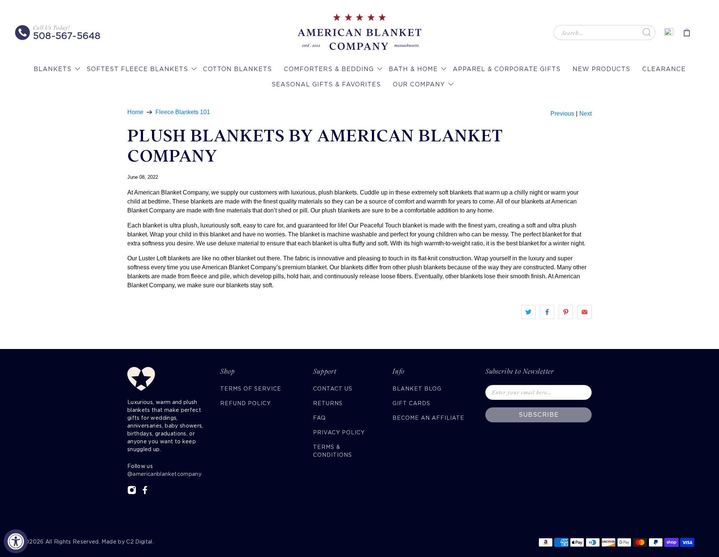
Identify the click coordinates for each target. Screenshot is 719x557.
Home (135, 112)
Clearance (664, 69)
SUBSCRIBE (539, 414)
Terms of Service (250, 389)
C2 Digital (139, 542)
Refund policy (245, 403)
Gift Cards (411, 403)
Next (585, 114)
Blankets (53, 69)
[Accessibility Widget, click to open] (16, 541)
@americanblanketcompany (164, 474)
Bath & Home (413, 69)
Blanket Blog (417, 389)
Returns (328, 403)
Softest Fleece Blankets (137, 69)
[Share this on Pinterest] (566, 312)
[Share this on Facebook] (547, 312)
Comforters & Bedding (329, 69)
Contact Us (332, 389)
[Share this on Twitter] (528, 312)
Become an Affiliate (428, 418)
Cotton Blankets (237, 69)
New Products (601, 69)
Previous (562, 114)
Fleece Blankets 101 (182, 112)
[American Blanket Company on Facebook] (144, 493)
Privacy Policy (339, 432)
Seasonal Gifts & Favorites (326, 84)
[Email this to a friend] (584, 312)
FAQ (319, 418)
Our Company (419, 84)
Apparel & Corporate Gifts (507, 69)
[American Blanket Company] (359, 32)
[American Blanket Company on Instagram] (131, 493)
